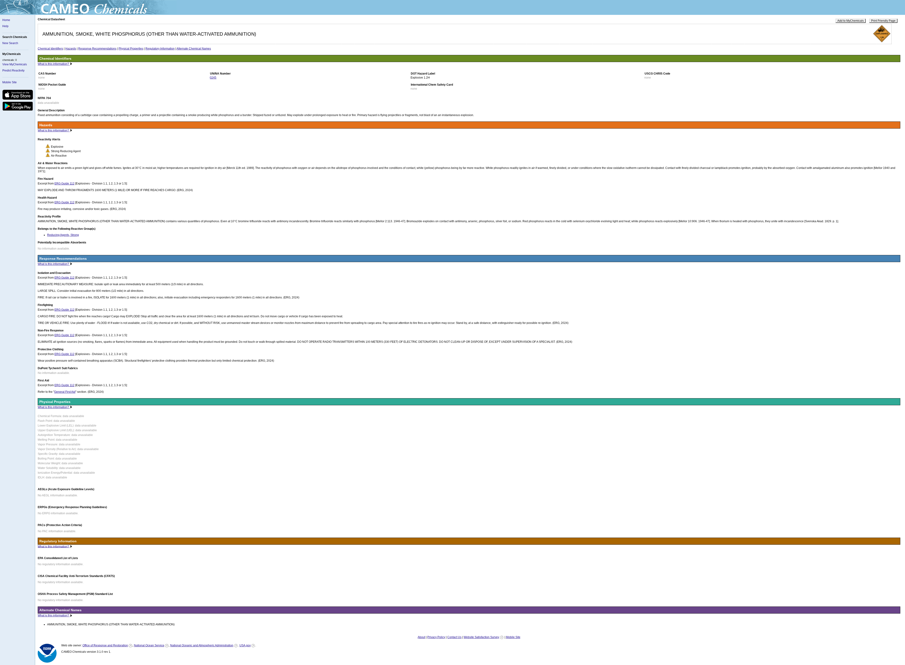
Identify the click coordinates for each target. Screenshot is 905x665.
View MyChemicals (14, 64)
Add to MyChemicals (850, 20)
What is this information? (54, 64)
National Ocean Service (149, 645)
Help (5, 26)
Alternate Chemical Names (194, 48)
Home (6, 20)
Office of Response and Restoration (105, 645)
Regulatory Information (160, 48)
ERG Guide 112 (64, 183)
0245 (213, 77)
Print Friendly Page (883, 20)
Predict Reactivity (13, 70)
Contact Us (454, 637)
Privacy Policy (436, 637)
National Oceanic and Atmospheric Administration (201, 645)
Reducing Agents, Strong (63, 235)
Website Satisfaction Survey (481, 637)
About (421, 637)
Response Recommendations (97, 48)
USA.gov (245, 645)
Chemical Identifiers (50, 48)
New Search (10, 43)
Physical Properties (131, 48)
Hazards (70, 48)
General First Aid (64, 391)
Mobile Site (9, 82)
